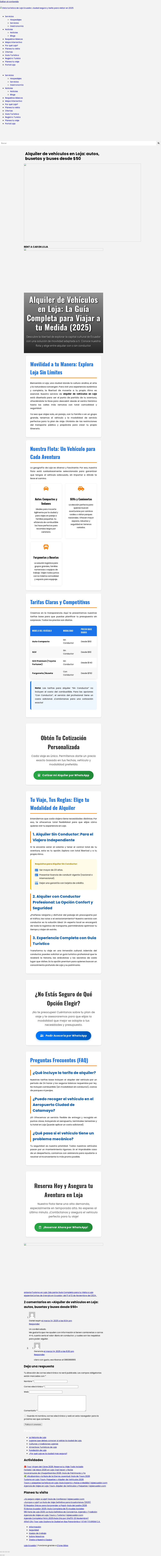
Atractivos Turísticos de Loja (43, 1447)
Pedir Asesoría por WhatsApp (66, 1035)
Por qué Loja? (11, 45)
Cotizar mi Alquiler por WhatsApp (65, 775)
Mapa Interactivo (13, 42)
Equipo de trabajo (37, 1533)
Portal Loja (10, 64)
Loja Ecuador (30, 1545)
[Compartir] (6, 1551)
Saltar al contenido (9, 1)
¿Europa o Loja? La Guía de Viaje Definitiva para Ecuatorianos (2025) (57, 1502)
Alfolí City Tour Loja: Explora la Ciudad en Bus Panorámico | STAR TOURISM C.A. (62, 1521)
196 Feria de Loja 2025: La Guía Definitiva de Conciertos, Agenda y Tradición (60, 1511)
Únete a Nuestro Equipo (40, 1539)
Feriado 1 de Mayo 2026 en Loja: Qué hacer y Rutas (48, 1469)
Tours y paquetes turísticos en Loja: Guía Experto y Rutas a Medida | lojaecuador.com (65, 1482)
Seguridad (34, 1530)
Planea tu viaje (12, 61)
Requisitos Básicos (14, 39)
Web (26, 1391)
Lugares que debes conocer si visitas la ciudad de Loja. (55, 1440)
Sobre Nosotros (36, 1536)
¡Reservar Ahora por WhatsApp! (65, 1227)
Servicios (9, 16)
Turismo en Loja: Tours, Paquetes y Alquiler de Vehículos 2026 (54, 1479)
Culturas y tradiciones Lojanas (43, 1443)
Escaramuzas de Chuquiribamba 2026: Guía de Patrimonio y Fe (55, 1473)
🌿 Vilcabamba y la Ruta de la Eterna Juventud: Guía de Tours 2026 (57, 1476)
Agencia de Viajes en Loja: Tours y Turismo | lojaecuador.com (53, 1515)
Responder (34, 1324)
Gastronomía (16, 26)
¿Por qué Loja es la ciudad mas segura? (48, 1453)
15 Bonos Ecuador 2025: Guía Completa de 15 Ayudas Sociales (54, 1508)
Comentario (30, 1410)
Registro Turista (13, 58)
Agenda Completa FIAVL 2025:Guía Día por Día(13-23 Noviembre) (56, 1518)
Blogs (12, 35)
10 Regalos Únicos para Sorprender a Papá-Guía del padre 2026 (55, 1505)
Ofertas (9, 51)
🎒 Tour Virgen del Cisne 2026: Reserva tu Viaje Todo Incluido (53, 1466)
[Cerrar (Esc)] (9, 1551)
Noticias (9, 29)
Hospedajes (16, 19)
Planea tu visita (12, 48)
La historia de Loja (37, 1437)
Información (35, 1526)
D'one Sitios (62, 1545)
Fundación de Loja (37, 1450)
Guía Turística (12, 55)
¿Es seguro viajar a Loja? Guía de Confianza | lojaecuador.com (54, 1499)
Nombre (29, 1381)
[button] (80, 70)
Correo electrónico (34, 1386)
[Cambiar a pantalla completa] (4, 1551)
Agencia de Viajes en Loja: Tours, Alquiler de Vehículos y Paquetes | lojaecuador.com (65, 1485)
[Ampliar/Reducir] (1, 1551)
